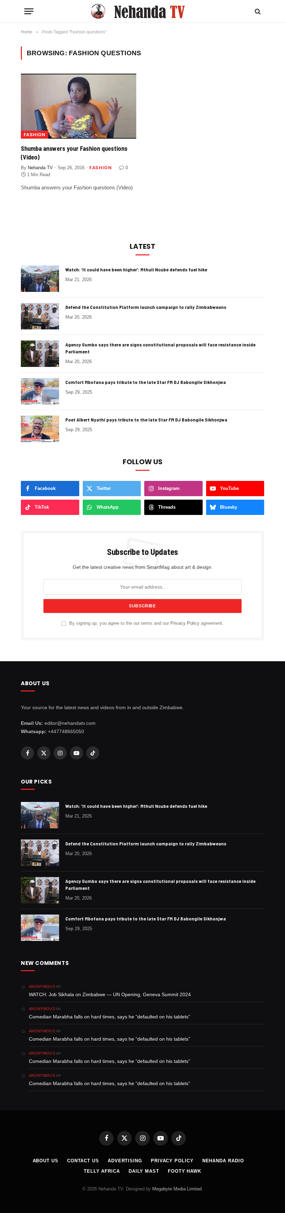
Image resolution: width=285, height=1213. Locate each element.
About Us (45, 1160)
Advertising (125, 1160)
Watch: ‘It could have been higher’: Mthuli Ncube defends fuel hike (136, 269)
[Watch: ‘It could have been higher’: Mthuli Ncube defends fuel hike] (40, 278)
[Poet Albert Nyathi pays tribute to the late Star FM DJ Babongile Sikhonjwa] (40, 429)
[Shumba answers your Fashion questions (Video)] (78, 106)
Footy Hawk (184, 1171)
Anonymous (42, 986)
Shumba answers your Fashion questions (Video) (74, 153)
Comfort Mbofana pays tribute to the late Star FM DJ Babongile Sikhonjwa (145, 382)
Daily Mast (144, 1171)
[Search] (257, 11)
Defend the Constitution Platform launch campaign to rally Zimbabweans (145, 307)
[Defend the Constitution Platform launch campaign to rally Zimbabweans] (40, 316)
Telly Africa (102, 1171)
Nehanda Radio (223, 1160)
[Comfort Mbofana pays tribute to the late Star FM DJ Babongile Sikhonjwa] (40, 391)
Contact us (83, 1160)
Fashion (35, 134)
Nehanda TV (40, 167)
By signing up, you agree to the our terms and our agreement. (145, 623)
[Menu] (28, 11)
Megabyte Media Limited (177, 1188)
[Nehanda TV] (142, 11)
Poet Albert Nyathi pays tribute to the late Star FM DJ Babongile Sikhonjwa (146, 420)
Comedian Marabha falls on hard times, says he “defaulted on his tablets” (109, 1016)
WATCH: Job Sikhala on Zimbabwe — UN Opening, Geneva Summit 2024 (110, 994)
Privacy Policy (185, 623)
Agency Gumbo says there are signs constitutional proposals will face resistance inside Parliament (160, 348)
